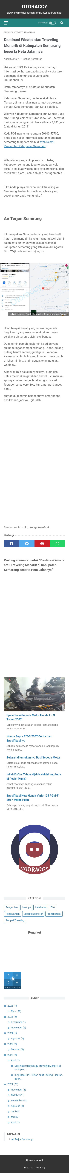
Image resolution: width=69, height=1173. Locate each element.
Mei (15, 1117)
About (39, 1160)
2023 (12, 1044)
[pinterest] (42, 543)
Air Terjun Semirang (22, 1139)
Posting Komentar (32, 58)
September (19, 1100)
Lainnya (26, 907)
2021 (12, 1084)
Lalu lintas (40, 907)
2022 (12, 1054)
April (15, 1060)
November (18, 1027)
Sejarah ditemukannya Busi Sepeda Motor (33, 757)
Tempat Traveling (15, 920)
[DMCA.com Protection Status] (13, 988)
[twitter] (27, 543)
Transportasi (54, 913)
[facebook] (11, 543)
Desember (18, 1022)
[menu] (8, 23)
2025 (12, 1016)
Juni (15, 1111)
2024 (12, 1033)
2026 (12, 1005)
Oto (53, 907)
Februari (17, 1049)
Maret (16, 1011)
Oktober (17, 1095)
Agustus (17, 1038)
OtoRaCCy (34, 7)
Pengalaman (13, 913)
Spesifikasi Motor (33, 913)
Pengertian (12, 907)
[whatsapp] (57, 543)
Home (29, 1160)
